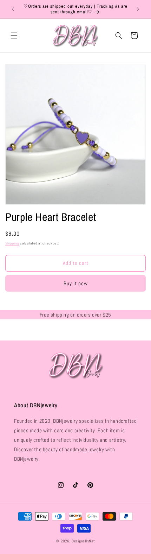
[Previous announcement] (13, 9)
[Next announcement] (138, 9)
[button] (14, 35)
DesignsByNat (83, 541)
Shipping (12, 243)
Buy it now (76, 283)
